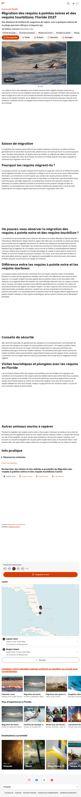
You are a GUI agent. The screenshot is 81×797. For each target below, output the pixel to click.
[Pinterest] (51, 780)
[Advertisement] (40, 121)
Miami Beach (43, 476)
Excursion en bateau (27, 33)
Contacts (18, 793)
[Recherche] (68, 3)
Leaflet (58, 635)
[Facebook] (36, 780)
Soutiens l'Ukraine (29, 793)
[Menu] (75, 3)
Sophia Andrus (14, 527)
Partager (69, 37)
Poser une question (9, 463)
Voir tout (9, 80)
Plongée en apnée (63, 33)
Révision (54, 37)
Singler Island (27, 476)
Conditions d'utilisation (68, 793)
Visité (27, 37)
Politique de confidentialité (48, 793)
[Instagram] (29, 780)
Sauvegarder (12, 37)
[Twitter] (44, 780)
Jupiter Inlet (11, 476)
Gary (41, 86)
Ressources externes (14, 457)
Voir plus (42, 660)
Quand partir (10, 9)
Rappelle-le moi (42, 574)
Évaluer (40, 37)
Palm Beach (59, 476)
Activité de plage (9, 33)
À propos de (9, 793)
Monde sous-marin (45, 33)
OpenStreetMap (67, 635)
